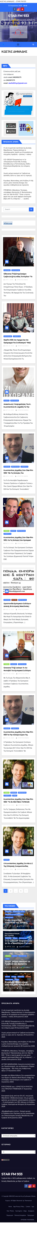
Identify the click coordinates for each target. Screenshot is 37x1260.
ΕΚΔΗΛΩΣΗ (7, 466)
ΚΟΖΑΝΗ (14, 976)
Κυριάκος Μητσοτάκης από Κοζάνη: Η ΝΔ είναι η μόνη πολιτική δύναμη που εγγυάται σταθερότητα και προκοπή (18, 183)
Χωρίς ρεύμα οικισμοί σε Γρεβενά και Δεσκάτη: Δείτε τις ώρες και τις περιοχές (17, 965)
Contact (28, 1206)
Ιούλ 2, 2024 (9, 476)
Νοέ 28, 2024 (9, 346)
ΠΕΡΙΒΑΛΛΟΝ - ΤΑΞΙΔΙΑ (18, 911)
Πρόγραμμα (30, 1215)
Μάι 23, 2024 (9, 543)
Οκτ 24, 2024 (9, 410)
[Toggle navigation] (18, 44)
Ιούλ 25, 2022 (9, 738)
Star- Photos (10, 1211)
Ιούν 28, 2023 (9, 673)
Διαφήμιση (31, 1211)
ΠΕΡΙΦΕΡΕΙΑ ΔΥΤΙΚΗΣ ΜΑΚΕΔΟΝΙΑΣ (14, 914)
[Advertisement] (18, 1240)
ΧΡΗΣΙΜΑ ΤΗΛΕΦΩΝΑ (27, 1219)
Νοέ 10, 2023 (9, 609)
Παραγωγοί (10, 1215)
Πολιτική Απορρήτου (20, 1215)
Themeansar (28, 1200)
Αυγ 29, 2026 (11, 926)
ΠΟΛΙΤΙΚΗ (14, 599)
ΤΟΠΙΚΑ (15, 795)
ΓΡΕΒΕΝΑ (6, 530)
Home (10, 1206)
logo (33, 1206)
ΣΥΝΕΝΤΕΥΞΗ (17, 336)
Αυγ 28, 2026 (11, 988)
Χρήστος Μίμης (22, 279)
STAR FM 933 (18, 16)
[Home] (3, 44)
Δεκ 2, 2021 (9, 869)
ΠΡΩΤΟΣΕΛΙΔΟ (15, 270)
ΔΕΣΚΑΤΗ (14, 955)
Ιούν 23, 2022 (9, 805)
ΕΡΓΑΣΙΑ (8, 976)
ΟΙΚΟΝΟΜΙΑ (7, 270)
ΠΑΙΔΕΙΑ (15, 938)
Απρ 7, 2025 (9, 279)
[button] (33, 44)
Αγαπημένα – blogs (21, 1211)
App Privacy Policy (18, 1206)
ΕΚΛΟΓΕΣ (6, 400)
